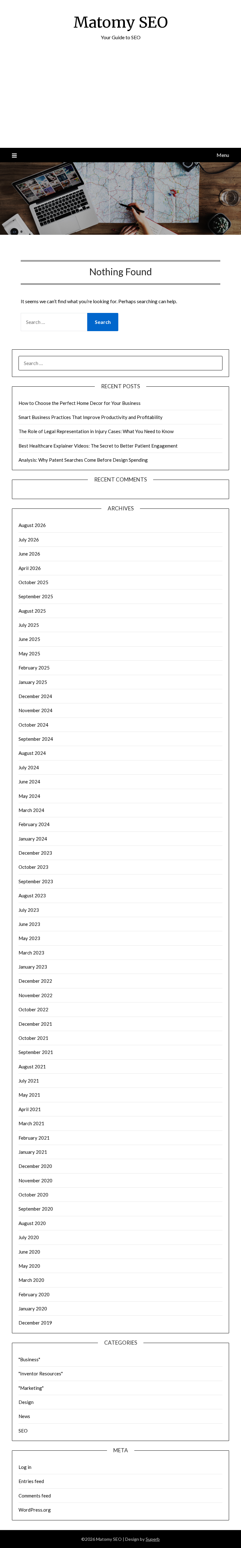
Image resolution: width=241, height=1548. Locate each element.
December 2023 (35, 853)
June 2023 (29, 924)
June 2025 (29, 639)
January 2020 (33, 1308)
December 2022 (35, 981)
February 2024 (34, 824)
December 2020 (35, 1166)
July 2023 (29, 910)
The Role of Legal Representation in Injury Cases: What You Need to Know (96, 431)
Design (26, 1402)
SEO (23, 1430)
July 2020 (29, 1237)
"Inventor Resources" (41, 1373)
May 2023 (29, 938)
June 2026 (29, 553)
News (24, 1416)
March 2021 (31, 1123)
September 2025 (36, 596)
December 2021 (35, 1024)
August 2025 (32, 611)
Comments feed (35, 1495)
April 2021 (30, 1109)
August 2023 (32, 895)
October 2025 (33, 582)
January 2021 (33, 1152)
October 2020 (33, 1194)
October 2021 (33, 1038)
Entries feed (31, 1481)
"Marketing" (31, 1388)
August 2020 (32, 1223)
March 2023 (31, 952)
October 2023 (33, 867)
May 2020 (29, 1266)
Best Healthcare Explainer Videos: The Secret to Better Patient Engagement (98, 446)
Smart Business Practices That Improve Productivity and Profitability (91, 417)
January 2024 (33, 838)
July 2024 (29, 767)
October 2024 (33, 725)
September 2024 (36, 739)
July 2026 (29, 539)
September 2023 (36, 881)
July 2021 (29, 1080)
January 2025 (33, 682)
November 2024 (35, 710)
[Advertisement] (120, 101)
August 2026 (32, 525)
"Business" (29, 1359)
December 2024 (35, 696)
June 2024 (29, 781)
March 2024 (31, 810)
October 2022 (33, 1009)
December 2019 (35, 1322)
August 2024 (32, 753)
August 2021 (32, 1066)
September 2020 (36, 1209)
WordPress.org (35, 1510)
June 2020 (29, 1252)
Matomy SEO (120, 22)
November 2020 (35, 1180)
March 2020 (31, 1280)
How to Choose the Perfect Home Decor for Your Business (80, 403)
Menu (223, 155)
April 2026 (30, 568)
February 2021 (34, 1138)
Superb (153, 1539)
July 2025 (29, 625)
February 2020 (34, 1294)
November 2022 (35, 995)
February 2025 (34, 667)
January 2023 (33, 967)
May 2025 (29, 653)
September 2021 (36, 1052)
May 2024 (29, 796)
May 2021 (29, 1095)
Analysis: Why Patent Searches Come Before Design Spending (83, 460)
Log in (25, 1467)
